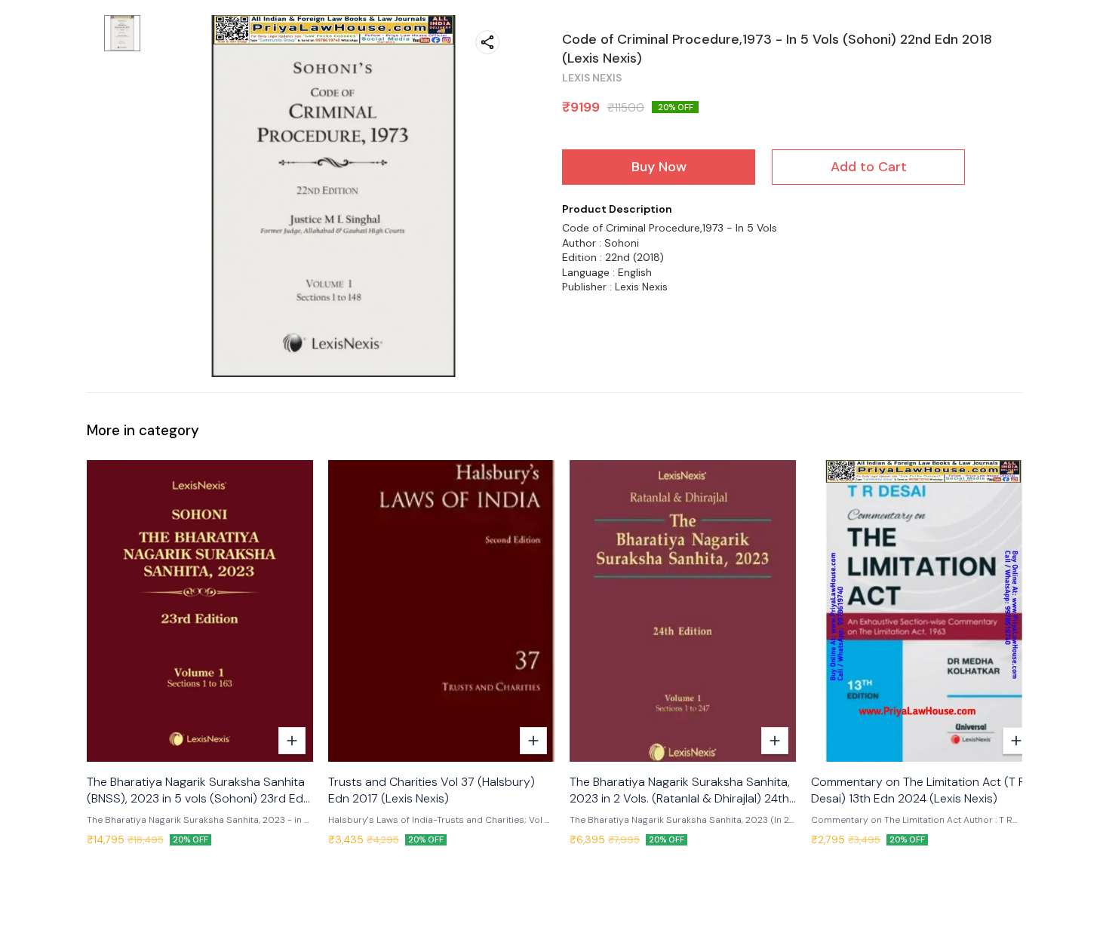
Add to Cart (869, 167)
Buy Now (659, 167)
